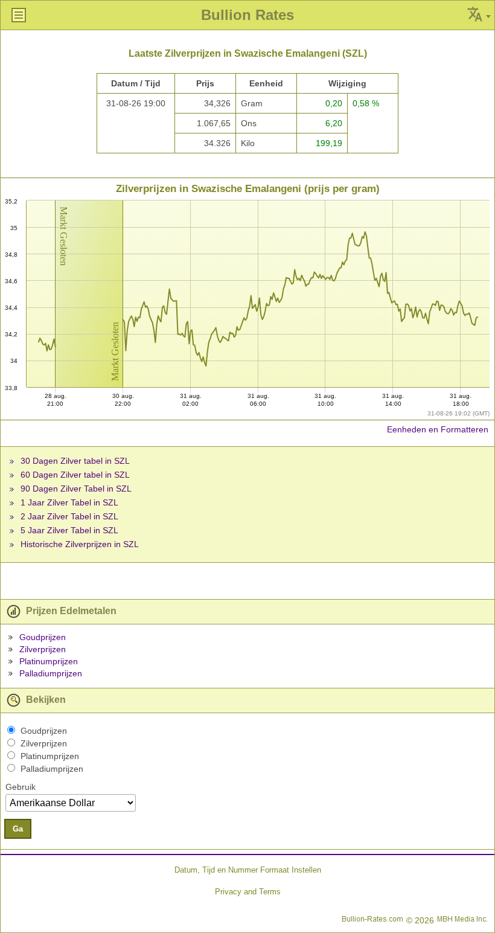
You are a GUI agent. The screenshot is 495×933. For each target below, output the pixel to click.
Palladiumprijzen (50, 673)
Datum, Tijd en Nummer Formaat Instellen (247, 869)
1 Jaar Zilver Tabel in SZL (69, 502)
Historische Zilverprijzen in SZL (80, 544)
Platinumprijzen (48, 661)
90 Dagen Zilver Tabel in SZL (76, 488)
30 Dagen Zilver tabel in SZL (75, 461)
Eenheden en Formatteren (437, 429)
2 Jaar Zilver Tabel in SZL (69, 516)
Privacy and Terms (248, 891)
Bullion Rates (247, 15)
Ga (18, 828)
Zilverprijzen (42, 649)
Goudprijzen (42, 637)
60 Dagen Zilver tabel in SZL (75, 474)
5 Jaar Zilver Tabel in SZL (69, 530)
